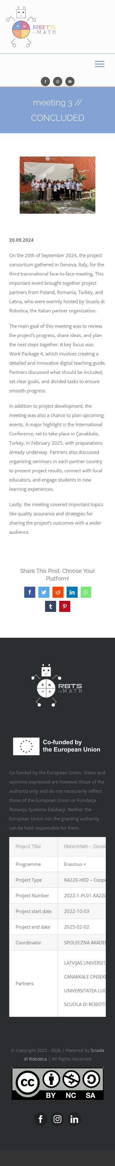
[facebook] (45, 81)
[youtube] (70, 81)
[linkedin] (74, 1119)
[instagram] (57, 81)
